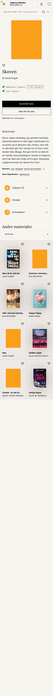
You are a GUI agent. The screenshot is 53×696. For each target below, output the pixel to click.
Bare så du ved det (11, 273)
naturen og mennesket (32, 169)
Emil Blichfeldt (35, 276)
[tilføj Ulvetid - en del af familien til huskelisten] (22, 363)
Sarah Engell (11, 78)
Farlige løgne (35, 392)
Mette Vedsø (34, 316)
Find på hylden (27, 111)
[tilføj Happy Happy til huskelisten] (49, 284)
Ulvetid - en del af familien (10, 393)
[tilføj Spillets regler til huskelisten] (49, 324)
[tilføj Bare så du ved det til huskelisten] (22, 244)
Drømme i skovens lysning (37, 273)
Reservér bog (26, 104)
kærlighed (19, 169)
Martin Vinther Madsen (13, 396)
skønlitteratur (24, 174)
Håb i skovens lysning (12, 313)
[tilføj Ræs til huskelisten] (22, 324)
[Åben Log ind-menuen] (41, 4)
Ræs (4, 352)
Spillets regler (35, 352)
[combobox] (26, 12)
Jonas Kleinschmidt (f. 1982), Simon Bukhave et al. (39, 356)
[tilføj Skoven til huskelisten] (3, 65)
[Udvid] (43, 169)
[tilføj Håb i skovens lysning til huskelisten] (22, 284)
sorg (12, 169)
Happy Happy (35, 313)
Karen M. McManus (38, 396)
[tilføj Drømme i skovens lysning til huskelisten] (49, 244)
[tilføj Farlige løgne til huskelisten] (49, 363)
